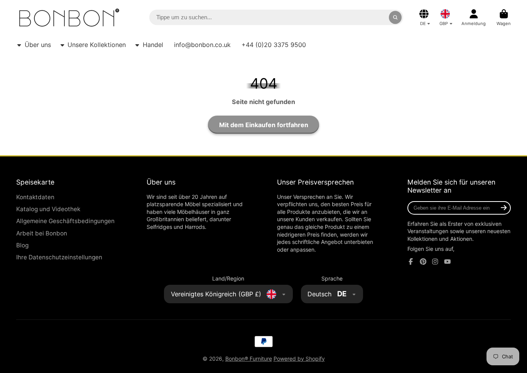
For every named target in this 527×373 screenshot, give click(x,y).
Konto (473, 17)
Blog (22, 245)
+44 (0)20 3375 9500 (274, 45)
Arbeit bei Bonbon (41, 233)
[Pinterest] (423, 261)
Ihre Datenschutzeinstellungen (59, 257)
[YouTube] (447, 261)
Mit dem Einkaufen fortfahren (263, 125)
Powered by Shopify (299, 358)
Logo (69, 17)
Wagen (504, 17)
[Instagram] (435, 261)
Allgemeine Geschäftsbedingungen (65, 221)
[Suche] (395, 17)
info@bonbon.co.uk (202, 45)
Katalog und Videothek (48, 209)
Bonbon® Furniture (248, 358)
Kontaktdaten (35, 197)
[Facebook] (410, 261)
